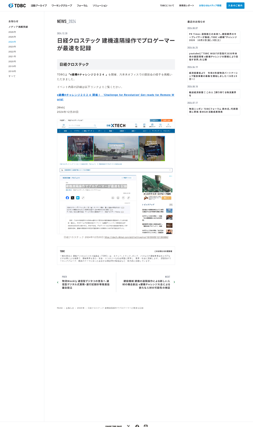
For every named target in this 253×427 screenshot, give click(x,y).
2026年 (12, 31)
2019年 (12, 66)
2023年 (12, 46)
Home (60, 308)
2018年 (12, 71)
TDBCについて (167, 5)
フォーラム (82, 5)
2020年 (12, 61)
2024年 (80, 308)
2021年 (12, 56)
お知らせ (70, 308)
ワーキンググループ (61, 5)
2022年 (12, 51)
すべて (12, 76)
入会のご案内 (235, 5)
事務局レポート (186, 5)
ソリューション (100, 5)
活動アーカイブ (39, 5)
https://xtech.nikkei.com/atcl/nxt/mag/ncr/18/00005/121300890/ (136, 237)
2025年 (12, 36)
